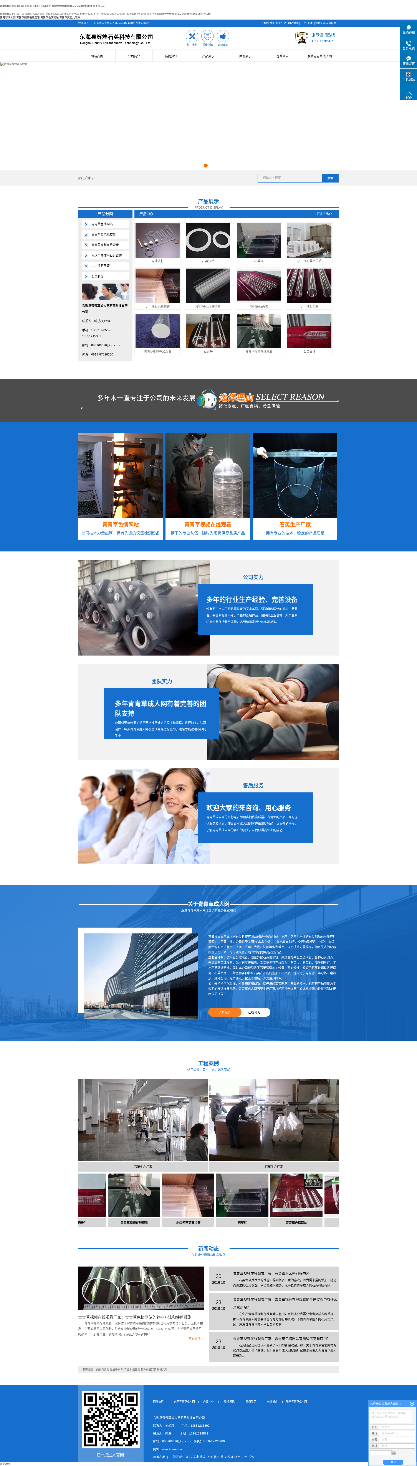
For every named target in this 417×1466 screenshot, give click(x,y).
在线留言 (282, 56)
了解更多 (224, 1012)
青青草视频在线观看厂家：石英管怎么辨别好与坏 (271, 1273)
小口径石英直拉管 (309, 261)
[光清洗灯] (158, 240)
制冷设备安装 (148, 1369)
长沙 (251, 1457)
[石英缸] (259, 240)
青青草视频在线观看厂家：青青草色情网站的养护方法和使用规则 (135, 1317)
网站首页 (97, 56)
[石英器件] (309, 330)
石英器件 (309, 351)
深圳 (230, 1457)
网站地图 (293, 23)
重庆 (223, 1457)
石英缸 (258, 261)
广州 (244, 1457)
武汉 (203, 1457)
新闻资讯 (171, 56)
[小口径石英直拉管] (309, 240)
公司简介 (134, 56)
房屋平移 (115, 1369)
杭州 (237, 1457)
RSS (303, 23)
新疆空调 (135, 1369)
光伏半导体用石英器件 (106, 255)
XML (310, 23)
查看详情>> (196, 1338)
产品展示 (208, 56)
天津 (196, 1457)
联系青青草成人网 (320, 56)
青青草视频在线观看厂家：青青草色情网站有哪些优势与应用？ (281, 1339)
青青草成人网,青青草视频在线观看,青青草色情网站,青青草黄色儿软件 (40, 17)
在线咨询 (254, 1012)
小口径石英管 (100, 265)
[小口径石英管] (259, 285)
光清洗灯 (158, 261)
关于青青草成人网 (185, 1401)
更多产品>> (324, 214)
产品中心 (209, 1401)
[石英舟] (208, 330)
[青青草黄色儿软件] (306, 1195)
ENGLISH (268, 23)
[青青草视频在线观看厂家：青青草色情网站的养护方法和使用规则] (141, 1288)
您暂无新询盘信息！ (327, 23)
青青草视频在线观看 (105, 245)
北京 (216, 1457)
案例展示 (245, 56)
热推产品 (159, 1457)
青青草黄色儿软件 (103, 234)
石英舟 (208, 351)
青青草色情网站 (102, 224)
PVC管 (125, 1369)
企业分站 (281, 23)
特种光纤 (162, 1369)
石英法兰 (208, 261)
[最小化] (412, 1404)
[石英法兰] (208, 240)
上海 (210, 1457)
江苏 (189, 1457)
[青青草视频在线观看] (158, 330)
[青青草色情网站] (252, 1195)
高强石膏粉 (102, 1369)
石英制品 (97, 276)
